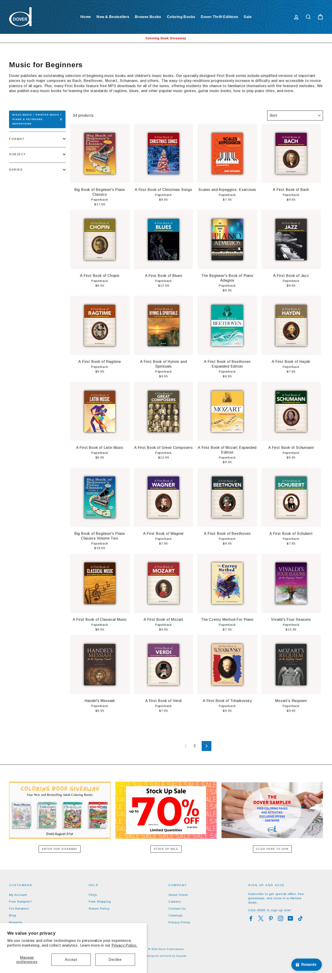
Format (16, 139)
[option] (166, 38)
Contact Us (177, 908)
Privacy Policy (179, 922)
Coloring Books (181, 17)
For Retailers (19, 908)
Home (85, 17)
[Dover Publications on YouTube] (290, 918)
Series (16, 169)
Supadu (181, 955)
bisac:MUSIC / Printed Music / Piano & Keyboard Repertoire (37, 119)
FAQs (93, 895)
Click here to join (272, 849)
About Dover (178, 895)
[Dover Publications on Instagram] (280, 918)
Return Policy (99, 908)
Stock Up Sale (166, 849)
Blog (12, 915)
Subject (17, 154)
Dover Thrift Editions (219, 17)
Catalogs (175, 915)
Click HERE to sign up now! (269, 910)
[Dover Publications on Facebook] (251, 918)
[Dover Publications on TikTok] (300, 918)
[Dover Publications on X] (261, 918)
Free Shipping (100, 901)
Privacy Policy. (124, 945)
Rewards (16, 922)
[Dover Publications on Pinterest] (271, 918)
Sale (248, 17)
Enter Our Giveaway (59, 849)
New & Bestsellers (112, 17)
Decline (115, 959)
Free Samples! (20, 901)
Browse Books (148, 17)
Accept (71, 959)
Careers (174, 901)
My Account (18, 895)
